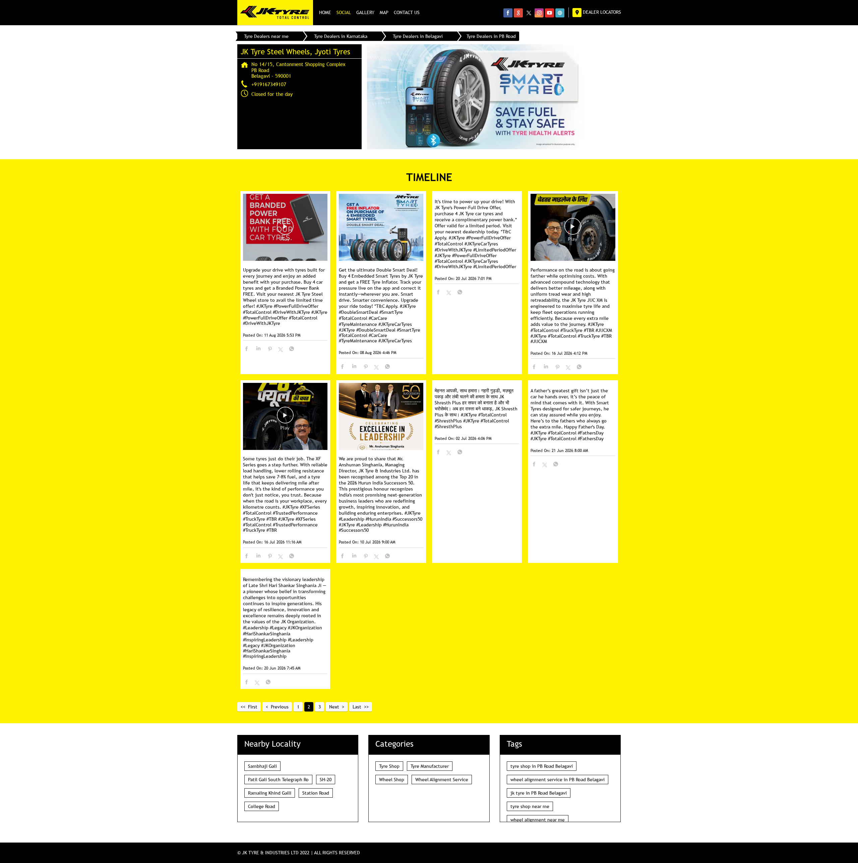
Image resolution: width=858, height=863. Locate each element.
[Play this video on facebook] (285, 229)
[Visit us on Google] (518, 12)
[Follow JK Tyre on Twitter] (528, 12)
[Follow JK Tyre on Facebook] (507, 12)
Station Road (315, 793)
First (252, 707)
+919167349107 (268, 84)
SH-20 (325, 779)
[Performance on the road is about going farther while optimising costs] (573, 228)
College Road (261, 806)
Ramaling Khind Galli (269, 793)
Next (334, 707)
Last (357, 707)
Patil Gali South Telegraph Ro (278, 779)
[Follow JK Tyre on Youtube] (549, 12)
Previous (280, 707)
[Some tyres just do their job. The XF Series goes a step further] (285, 417)
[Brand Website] (559, 12)
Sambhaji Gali (262, 766)
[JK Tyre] (275, 12)
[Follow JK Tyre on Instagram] (539, 12)
